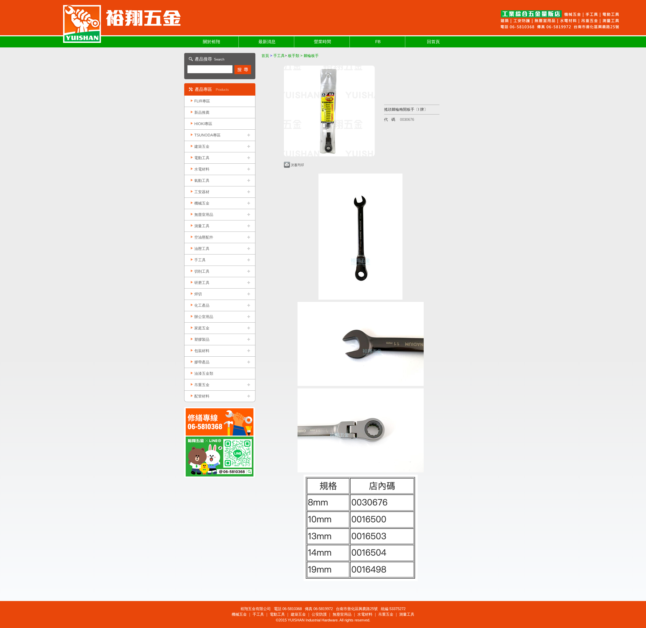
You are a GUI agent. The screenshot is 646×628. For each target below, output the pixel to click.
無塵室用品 (203, 214)
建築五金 (201, 146)
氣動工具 (201, 180)
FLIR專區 (202, 101)
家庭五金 (201, 328)
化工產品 (201, 305)
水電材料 (201, 169)
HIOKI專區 (203, 124)
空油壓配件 (203, 237)
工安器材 (201, 192)
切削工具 (201, 271)
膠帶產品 (201, 362)
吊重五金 (201, 385)
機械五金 (201, 203)
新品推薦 (201, 112)
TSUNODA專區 (207, 135)
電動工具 (201, 158)
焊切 (198, 294)
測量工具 (201, 226)
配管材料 (201, 396)
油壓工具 (201, 248)
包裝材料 (201, 351)
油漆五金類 (203, 373)
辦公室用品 (203, 317)
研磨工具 (201, 282)
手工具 (200, 260)
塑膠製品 (201, 339)
